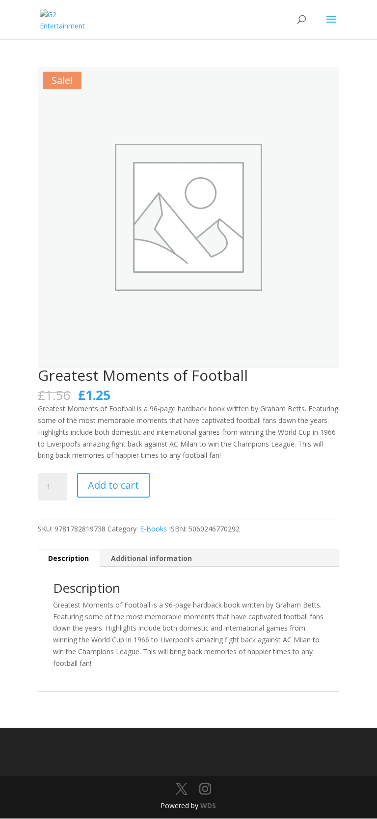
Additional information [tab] (151, 558)
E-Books (153, 528)
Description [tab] (68, 558)
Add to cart (113, 485)
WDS (208, 805)
